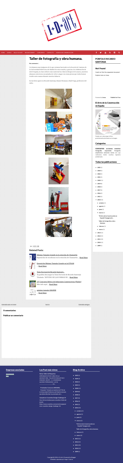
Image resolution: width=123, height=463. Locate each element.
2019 (99, 183)
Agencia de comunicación (64, 52)
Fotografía (117, 150)
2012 (99, 236)
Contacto (50, 52)
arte (116, 152)
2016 (99, 193)
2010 (99, 242)
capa (119, 152)
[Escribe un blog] (35, 246)
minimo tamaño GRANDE (46, 290)
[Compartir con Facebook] (38, 246)
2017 (99, 190)
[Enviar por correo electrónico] (33, 246)
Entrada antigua (84, 305)
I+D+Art (60, 457)
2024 (99, 170)
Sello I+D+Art (18, 52)
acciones (109, 149)
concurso (99, 148)
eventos (117, 149)
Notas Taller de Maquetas (47, 373)
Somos (9, 52)
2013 (99, 232)
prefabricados (99, 156)
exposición (108, 150)
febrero (101, 226)
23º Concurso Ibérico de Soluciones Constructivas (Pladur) (59, 281)
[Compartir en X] (36, 246)
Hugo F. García (68, 459)
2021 (99, 177)
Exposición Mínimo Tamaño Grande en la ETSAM (55, 263)
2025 (99, 167)
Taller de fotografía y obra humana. (55, 59)
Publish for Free (115, 97)
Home (3, 52)
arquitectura (99, 152)
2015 (99, 196)
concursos (107, 152)
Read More (84, 257)
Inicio (48, 305)
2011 (99, 239)
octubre (101, 203)
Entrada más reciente (9, 305)
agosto (101, 206)
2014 (99, 200)
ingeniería (117, 154)
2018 (99, 187)
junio (100, 209)
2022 (99, 174)
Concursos (41, 52)
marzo (101, 212)
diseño (105, 154)
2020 (99, 180)
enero (101, 229)
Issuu (104, 97)
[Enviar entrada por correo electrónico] (30, 246)
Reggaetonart (30, 52)
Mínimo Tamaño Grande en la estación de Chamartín (57, 255)
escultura (111, 154)
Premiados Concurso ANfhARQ (50, 387)
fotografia (98, 150)
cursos (112, 152)
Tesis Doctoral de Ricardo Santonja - (51, 272)
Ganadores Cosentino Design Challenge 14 (52, 397)
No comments (33, 63)
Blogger (73, 457)
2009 (99, 245)
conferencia (98, 154)
